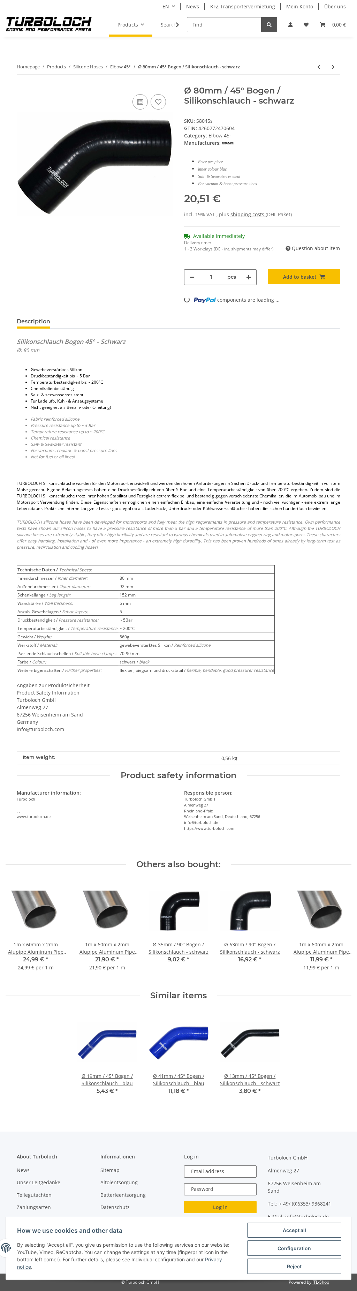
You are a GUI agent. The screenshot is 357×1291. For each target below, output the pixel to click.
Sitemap (110, 1170)
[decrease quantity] (192, 277)
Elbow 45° (219, 135)
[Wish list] (306, 25)
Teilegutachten (34, 1195)
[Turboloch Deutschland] (49, 25)
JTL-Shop (320, 1282)
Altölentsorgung (119, 1182)
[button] (290, 25)
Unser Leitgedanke (38, 1182)
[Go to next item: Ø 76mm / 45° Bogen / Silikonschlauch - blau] (333, 66)
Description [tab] (33, 321)
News (192, 6)
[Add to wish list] (158, 102)
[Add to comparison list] (140, 102)
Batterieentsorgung (123, 1195)
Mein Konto (299, 6)
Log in (220, 1207)
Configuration (294, 1248)
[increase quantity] (248, 277)
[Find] (269, 24)
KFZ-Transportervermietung (242, 6)
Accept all (294, 1230)
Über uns (335, 6)
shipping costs (248, 214)
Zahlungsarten (34, 1207)
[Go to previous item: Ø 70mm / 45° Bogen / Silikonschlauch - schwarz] (319, 66)
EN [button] (165, 6)
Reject (294, 1266)
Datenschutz (115, 1207)
